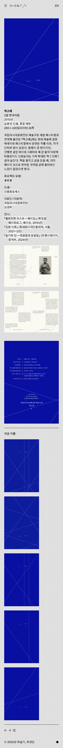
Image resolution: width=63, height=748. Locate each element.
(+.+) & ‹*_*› (18, 5)
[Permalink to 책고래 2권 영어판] (21, 579)
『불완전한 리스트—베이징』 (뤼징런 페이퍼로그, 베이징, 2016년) (25, 221)
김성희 (8, 207)
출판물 (8, 180)
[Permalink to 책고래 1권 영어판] (21, 636)
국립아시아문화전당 (16, 203)
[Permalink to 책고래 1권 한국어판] (21, 693)
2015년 (8, 119)
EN (57, 5)
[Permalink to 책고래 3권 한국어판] (21, 522)
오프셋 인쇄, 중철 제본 (17, 124)
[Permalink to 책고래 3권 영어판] (21, 465)
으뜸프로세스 (12, 191)
